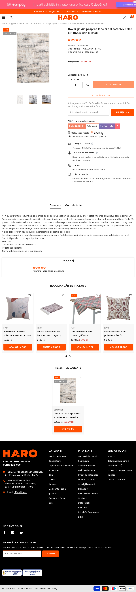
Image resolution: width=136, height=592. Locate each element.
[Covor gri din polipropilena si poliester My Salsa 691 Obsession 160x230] (68, 390)
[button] (74, 39)
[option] (33, 58)
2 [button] (70, 356)
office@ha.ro (20, 492)
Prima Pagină (9, 23)
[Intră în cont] (124, 17)
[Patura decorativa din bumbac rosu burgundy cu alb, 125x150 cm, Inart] (51, 308)
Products (23, 23)
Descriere (55, 205)
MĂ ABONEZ (50, 553)
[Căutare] (11, 17)
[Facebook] (4, 532)
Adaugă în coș (17, 347)
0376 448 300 (23, 480)
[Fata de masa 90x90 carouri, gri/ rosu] (85, 308)
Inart (5, 328)
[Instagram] (13, 532)
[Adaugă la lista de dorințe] (88, 85)
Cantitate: (73, 79)
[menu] (3, 17)
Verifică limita (106, 126)
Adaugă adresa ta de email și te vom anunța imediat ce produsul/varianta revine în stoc (99, 105)
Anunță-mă (122, 112)
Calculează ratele (80, 132)
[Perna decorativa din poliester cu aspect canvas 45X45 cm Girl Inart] (17, 308)
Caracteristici (73, 205)
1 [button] (66, 356)
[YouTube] (21, 532)
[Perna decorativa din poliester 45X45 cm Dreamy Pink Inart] (118, 308)
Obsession (83, 45)
